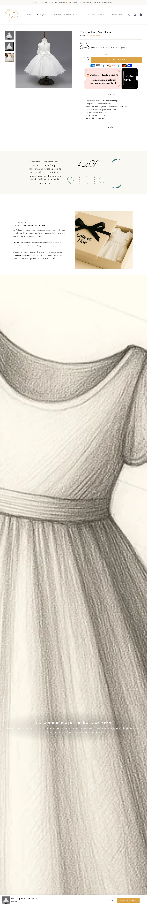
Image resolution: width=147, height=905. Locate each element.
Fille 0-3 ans (40, 14)
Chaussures (103, 14)
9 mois (84, 47)
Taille (83, 43)
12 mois (94, 47)
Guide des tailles (112, 55)
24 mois (114, 47)
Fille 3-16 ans (55, 14)
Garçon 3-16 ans (88, 14)
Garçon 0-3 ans (71, 14)
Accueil (28, 14)
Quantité (85, 57)
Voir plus (110, 127)
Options (14, 901)
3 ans (123, 47)
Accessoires (117, 14)
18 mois (104, 47)
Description (111, 94)
